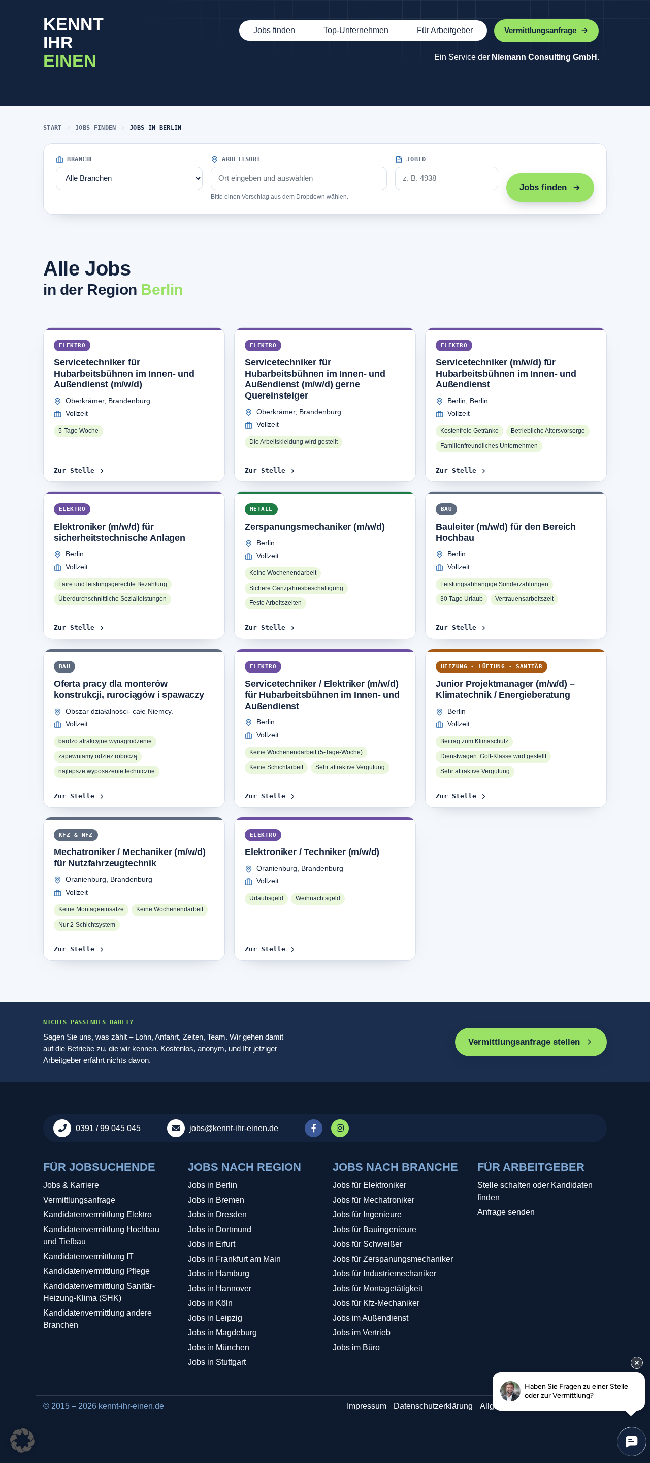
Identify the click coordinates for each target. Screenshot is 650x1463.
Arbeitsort (241, 159)
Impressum (366, 1405)
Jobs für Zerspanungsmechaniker (393, 1259)
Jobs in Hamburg (218, 1273)
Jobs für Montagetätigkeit (377, 1288)
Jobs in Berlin (212, 1185)
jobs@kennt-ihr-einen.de (233, 1128)
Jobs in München (218, 1347)
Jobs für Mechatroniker (373, 1200)
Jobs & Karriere (71, 1185)
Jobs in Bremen (216, 1200)
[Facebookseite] (315, 1128)
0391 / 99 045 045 (108, 1128)
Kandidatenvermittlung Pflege (96, 1271)
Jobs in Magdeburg (222, 1332)
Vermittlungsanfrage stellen (524, 1042)
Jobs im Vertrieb (362, 1332)
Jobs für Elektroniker (369, 1185)
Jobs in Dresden (217, 1214)
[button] (22, 1440)
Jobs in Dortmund (219, 1229)
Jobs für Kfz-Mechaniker (376, 1303)
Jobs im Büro (356, 1347)
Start (52, 127)
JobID (416, 159)
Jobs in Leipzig (215, 1318)
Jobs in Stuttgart (217, 1362)
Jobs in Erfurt (211, 1244)
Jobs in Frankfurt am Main (234, 1259)
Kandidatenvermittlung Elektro (97, 1214)
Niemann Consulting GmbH (544, 57)
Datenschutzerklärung (433, 1405)
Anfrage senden (506, 1212)
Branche (80, 159)
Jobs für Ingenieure (367, 1214)
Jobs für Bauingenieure (374, 1229)
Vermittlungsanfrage (79, 1200)
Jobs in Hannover (219, 1288)
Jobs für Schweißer (367, 1244)
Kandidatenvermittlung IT (88, 1256)
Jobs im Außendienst (370, 1318)
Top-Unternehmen (355, 30)
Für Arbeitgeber (445, 30)
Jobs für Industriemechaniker (384, 1273)
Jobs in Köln (210, 1303)
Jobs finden (274, 30)
